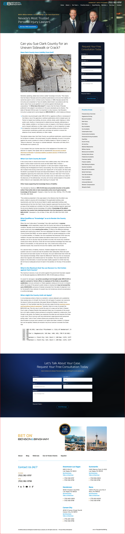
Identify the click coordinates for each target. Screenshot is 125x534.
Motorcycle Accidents (88, 152)
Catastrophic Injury (87, 131)
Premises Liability (87, 159)
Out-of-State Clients (50, 456)
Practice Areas (85, 5)
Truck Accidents (86, 179)
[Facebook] (18, 487)
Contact (119, 5)
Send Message (91, 98)
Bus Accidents (86, 126)
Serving (111, 5)
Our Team (75, 5)
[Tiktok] (32, 487)
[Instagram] (30, 487)
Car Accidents (86, 129)
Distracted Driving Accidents (90, 136)
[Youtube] (27, 487)
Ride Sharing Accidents (88, 164)
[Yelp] (23, 487)
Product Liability (86, 162)
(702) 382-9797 (115, 3)
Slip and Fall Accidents (88, 169)
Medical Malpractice (87, 146)
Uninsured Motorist (87, 182)
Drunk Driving (85, 141)
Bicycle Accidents (87, 119)
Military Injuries (86, 149)
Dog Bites (84, 139)
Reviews (103, 5)
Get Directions (67, 473)
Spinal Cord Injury (86, 172)
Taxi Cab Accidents (87, 174)
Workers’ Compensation (88, 184)
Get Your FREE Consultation (28, 26)
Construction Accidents (88, 134)
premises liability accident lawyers (46, 152)
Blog (27, 456)
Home (62, 5)
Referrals (36, 456)
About (67, 5)
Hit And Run (85, 144)
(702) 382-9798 (25, 481)
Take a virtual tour (68, 475)
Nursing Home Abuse (87, 154)
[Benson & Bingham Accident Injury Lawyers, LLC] (12, 3)
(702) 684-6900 (95, 478)
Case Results (96, 5)
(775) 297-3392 (69, 519)
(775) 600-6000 (95, 498)
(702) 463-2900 (69, 498)
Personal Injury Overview (88, 114)
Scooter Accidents (87, 167)
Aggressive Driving (87, 116)
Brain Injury (85, 121)
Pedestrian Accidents (88, 157)
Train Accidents (86, 177)
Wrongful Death (86, 187)
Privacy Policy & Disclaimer (65, 529)
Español (63, 456)
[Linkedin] (21, 487)
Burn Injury (85, 124)
